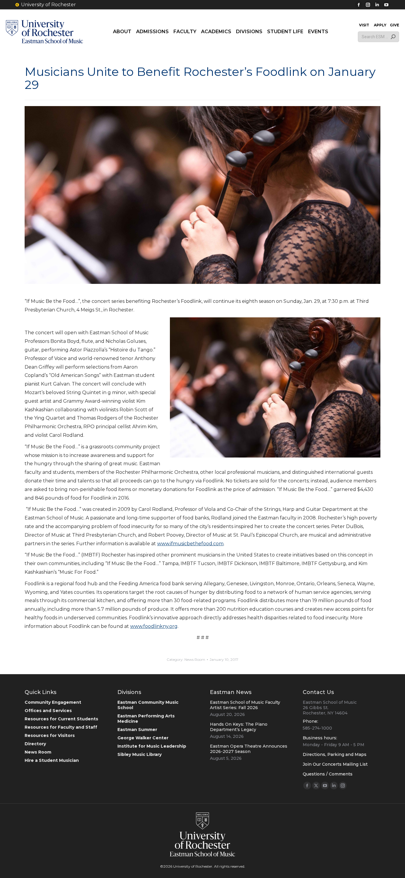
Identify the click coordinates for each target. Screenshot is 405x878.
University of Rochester (48, 4)
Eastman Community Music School (147, 705)
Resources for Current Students (61, 719)
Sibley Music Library (139, 754)
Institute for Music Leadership (151, 746)
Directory (35, 743)
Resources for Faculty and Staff (61, 727)
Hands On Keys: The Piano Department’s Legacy (238, 727)
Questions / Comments (328, 774)
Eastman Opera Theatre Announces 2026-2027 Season (248, 748)
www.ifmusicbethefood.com (190, 543)
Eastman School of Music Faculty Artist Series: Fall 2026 (245, 705)
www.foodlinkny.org (154, 626)
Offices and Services (48, 710)
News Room (194, 659)
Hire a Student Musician (52, 760)
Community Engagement (53, 702)
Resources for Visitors (50, 735)
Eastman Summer (137, 729)
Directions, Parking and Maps (334, 754)
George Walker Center (142, 738)
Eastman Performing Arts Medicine (146, 718)
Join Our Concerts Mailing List (335, 764)
